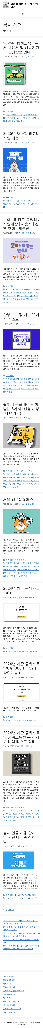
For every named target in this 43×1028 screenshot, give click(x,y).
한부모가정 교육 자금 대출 (16, 379)
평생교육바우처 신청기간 (18, 118)
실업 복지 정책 (9, 994)
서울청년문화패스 (24, 570)
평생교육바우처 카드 (20, 121)
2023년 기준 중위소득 (15, 811)
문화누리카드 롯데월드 (25, 293)
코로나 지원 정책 (10, 1012)
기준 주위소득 (30, 720)
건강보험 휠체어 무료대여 (16, 474)
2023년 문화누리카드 (14, 289)
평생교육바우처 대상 (14, 115)
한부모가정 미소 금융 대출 (16, 382)
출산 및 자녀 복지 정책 (12, 1009)
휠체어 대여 (27, 481)
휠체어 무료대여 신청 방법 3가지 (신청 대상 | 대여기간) (21, 408)
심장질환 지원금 (12, 201)
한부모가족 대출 (27, 389)
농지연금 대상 (19, 898)
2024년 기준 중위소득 (15, 651)
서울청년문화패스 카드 (26, 573)
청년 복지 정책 (20, 560)
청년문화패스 (23, 576)
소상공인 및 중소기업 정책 (25, 895)
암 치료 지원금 (26, 201)
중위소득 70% (13, 817)
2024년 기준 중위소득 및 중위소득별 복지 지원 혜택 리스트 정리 (21, 737)
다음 (11, 910)
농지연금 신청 (31, 898)
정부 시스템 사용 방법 (23, 471)
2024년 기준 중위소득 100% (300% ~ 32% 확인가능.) (21, 668)
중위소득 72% (25, 817)
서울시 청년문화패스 (22, 566)
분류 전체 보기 (20, 807)
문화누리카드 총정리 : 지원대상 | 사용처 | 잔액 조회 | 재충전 (21, 224)
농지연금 (9, 898)
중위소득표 (12, 820)
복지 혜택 (10, 111)
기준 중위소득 (30, 811)
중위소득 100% (31, 651)
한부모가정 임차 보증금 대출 (22, 385)
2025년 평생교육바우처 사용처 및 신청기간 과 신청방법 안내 (21, 47)
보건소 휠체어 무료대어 (26, 477)
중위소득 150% (25, 814)
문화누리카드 (29, 289)
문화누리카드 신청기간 (26, 296)
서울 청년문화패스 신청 (15, 563)
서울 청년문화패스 (18, 499)
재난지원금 (7, 998)
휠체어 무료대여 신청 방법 (21, 484)
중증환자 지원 (21, 204)
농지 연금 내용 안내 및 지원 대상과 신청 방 (19, 837)
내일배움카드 (8, 976)
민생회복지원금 (9, 980)
